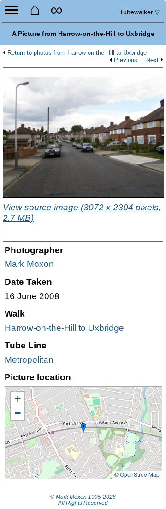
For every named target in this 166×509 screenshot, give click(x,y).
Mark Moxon (29, 264)
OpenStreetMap (140, 474)
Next (152, 60)
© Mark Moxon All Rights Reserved (83, 500)
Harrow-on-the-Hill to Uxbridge (64, 328)
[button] (83, 428)
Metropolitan (29, 359)
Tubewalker (139, 12)
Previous (125, 60)
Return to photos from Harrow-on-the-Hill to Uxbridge (77, 53)
